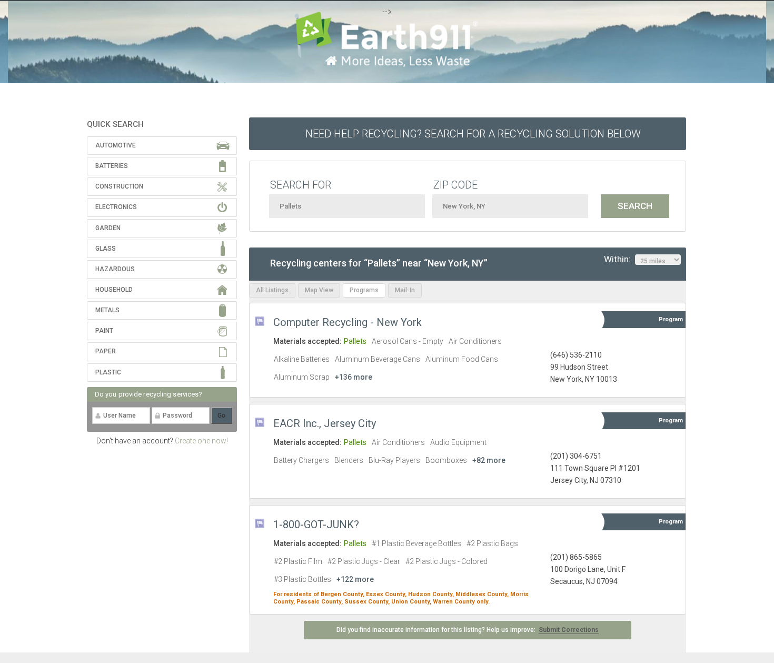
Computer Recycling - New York (347, 322)
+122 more (355, 579)
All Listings (272, 290)
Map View (319, 290)
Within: (619, 259)
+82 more (488, 460)
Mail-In (405, 290)
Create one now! (201, 441)
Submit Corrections (569, 630)
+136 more (353, 377)
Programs (364, 290)
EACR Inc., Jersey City (324, 423)
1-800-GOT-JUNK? (316, 524)
